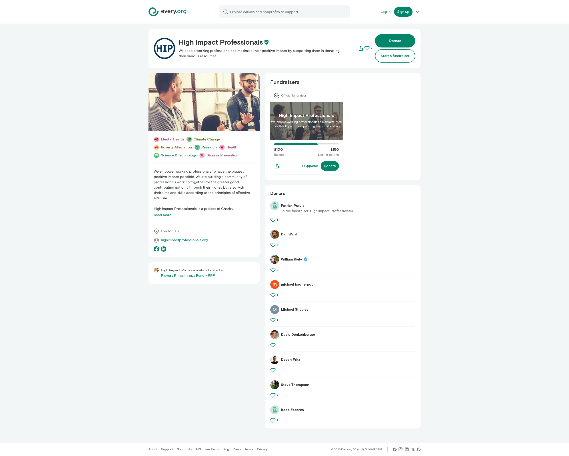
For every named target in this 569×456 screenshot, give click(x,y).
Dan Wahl (289, 234)
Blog (226, 449)
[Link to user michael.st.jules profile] (274, 309)
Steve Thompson (295, 385)
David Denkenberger (298, 334)
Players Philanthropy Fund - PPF (188, 275)
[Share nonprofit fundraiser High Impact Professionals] (276, 166)
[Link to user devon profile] (274, 359)
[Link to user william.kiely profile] (274, 259)
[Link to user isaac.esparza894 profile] (274, 409)
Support (167, 449)
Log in (386, 12)
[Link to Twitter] (413, 449)
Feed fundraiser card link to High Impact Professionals (303, 94)
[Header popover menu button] (417, 12)
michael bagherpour (298, 284)
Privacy (262, 449)
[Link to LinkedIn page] (163, 249)
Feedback (212, 449)
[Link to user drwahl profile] (274, 234)
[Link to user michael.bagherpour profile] (274, 284)
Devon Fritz (290, 359)
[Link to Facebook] (395, 449)
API (198, 449)
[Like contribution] (273, 220)
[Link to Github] (419, 449)
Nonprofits (184, 449)
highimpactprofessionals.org (184, 240)
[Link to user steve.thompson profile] (274, 384)
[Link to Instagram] (400, 449)
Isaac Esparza (292, 410)
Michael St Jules (294, 309)
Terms (249, 449)
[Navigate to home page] (167, 11)
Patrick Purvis (292, 205)
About (152, 449)
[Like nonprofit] (367, 48)
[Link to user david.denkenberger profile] (274, 334)
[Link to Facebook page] (156, 249)
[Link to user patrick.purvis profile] (274, 205)
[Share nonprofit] (360, 48)
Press (237, 449)
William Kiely (291, 259)
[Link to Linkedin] (407, 449)
